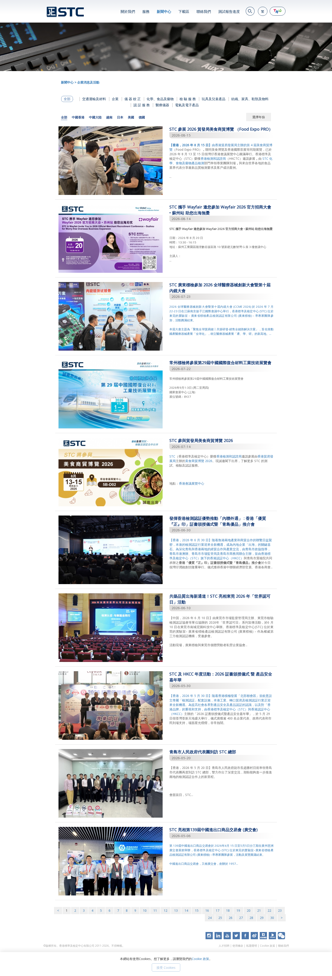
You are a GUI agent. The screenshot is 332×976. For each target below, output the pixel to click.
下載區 (183, 11)
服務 (146, 11)
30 (272, 918)
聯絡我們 (203, 11)
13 (176, 910)
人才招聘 (224, 946)
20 (248, 910)
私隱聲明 (251, 946)
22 (269, 910)
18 (228, 910)
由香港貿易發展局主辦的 (208, 145)
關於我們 (128, 11)
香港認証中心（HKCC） (227, 558)
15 (197, 910)
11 (155, 910)
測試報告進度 (229, 11)
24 (210, 918)
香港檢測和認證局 (213, 158)
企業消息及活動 (88, 82)
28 (251, 918)
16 (207, 910)
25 (220, 918)
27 (241, 918)
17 (217, 910)
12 (165, 910)
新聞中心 (164, 11)
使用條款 (237, 946)
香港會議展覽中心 (191, 483)
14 (186, 910)
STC (172, 456)
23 (280, 910)
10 (145, 910)
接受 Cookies (166, 967)
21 (259, 910)
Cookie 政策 (267, 946)
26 (230, 918)
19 (238, 910)
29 (262, 918)
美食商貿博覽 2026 (198, 461)
